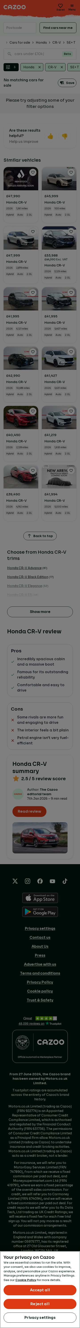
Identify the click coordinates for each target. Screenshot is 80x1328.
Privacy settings (40, 1317)
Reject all (40, 1304)
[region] (40, 1289)
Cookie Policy (25, 1280)
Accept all (40, 1290)
